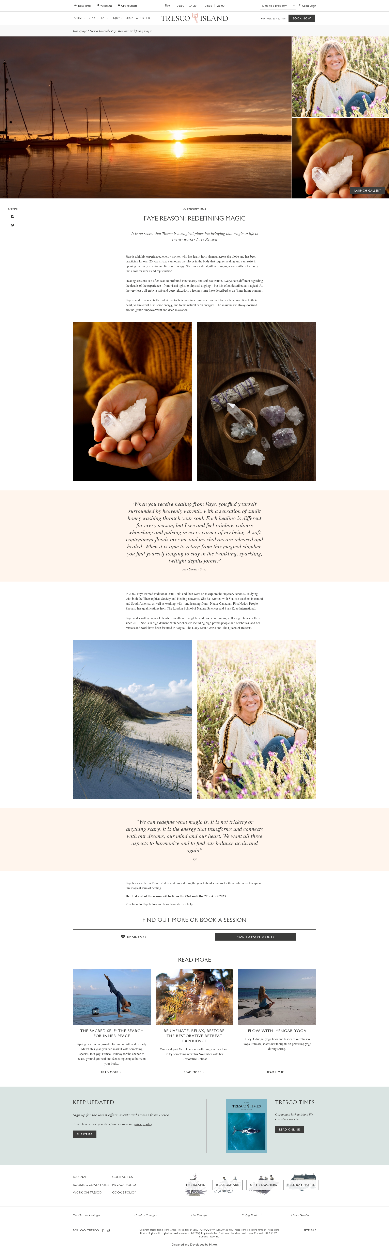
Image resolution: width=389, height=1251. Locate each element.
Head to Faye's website (255, 936)
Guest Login (309, 5)
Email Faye (136, 937)
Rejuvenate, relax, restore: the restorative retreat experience (194, 1035)
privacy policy (143, 1124)
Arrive (78, 18)
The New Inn (199, 1215)
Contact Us (122, 1177)
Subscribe (84, 1134)
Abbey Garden (300, 1215)
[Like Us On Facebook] (12, 216)
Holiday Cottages (145, 1215)
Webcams (106, 5)
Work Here (143, 18)
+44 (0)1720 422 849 (273, 18)
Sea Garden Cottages (86, 1215)
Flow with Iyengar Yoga (277, 1030)
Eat (103, 18)
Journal (80, 1177)
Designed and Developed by (195, 1244)
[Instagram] (108, 1231)
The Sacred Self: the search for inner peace (112, 1033)
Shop (129, 18)
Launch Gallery (367, 190)
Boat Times (84, 5)
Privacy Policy (124, 1185)
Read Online (289, 1129)
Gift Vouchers (129, 5)
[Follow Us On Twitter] (12, 225)
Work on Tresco (87, 1192)
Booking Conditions (91, 1185)
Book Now (302, 18)
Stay (92, 18)
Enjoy (116, 18)
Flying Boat (249, 1215)
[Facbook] (103, 1231)
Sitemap (310, 1230)
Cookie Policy (124, 1192)
